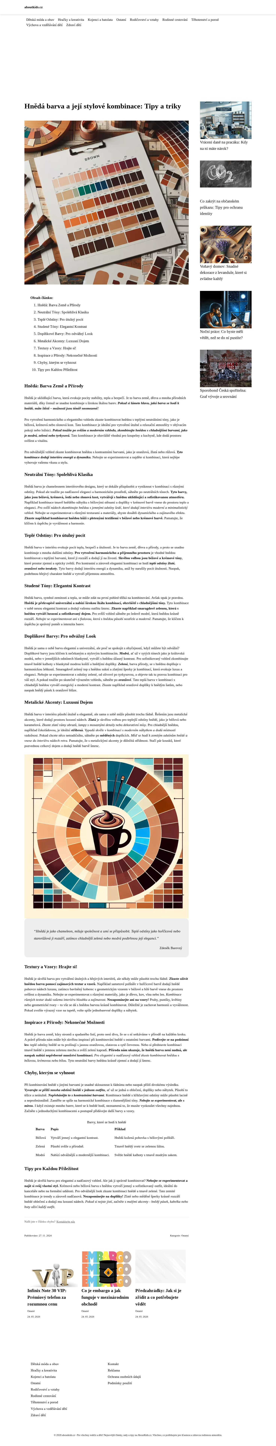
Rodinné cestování (175, 20)
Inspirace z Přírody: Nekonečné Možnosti (67, 355)
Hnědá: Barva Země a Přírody (59, 305)
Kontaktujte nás (66, 1221)
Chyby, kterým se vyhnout (57, 362)
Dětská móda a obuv (40, 20)
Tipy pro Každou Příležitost (57, 370)
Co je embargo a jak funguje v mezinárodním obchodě (105, 1297)
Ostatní (121, 20)
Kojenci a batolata (100, 20)
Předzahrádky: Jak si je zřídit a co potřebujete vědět (158, 1297)
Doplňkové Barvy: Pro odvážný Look (65, 334)
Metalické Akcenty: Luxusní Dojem (63, 341)
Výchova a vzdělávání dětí (44, 25)
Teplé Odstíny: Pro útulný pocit (60, 319)
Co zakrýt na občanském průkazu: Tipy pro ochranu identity (221, 207)
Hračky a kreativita (71, 20)
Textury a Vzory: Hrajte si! (57, 348)
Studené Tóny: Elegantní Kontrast (62, 327)
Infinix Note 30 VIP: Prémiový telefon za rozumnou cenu (46, 1297)
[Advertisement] (138, 55)
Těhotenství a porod (205, 20)
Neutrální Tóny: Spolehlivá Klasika (63, 312)
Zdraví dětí (73, 25)
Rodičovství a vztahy (144, 20)
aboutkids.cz (33, 7)
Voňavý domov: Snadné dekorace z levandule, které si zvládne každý (223, 272)
